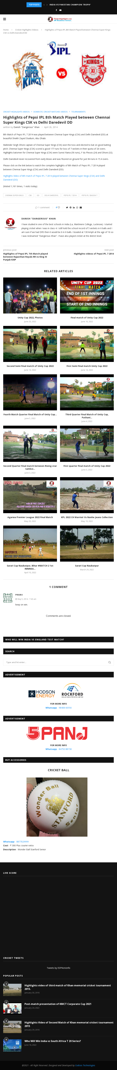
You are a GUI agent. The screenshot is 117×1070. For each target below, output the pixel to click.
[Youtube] (60, 10)
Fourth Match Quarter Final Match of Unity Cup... (30, 414)
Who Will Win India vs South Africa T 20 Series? (53, 1041)
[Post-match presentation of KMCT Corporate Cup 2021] (12, 1008)
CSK (30, 195)
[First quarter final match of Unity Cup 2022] (87, 444)
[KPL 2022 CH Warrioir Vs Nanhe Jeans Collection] (87, 495)
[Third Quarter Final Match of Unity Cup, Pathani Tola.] (87, 392)
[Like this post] (61, 207)
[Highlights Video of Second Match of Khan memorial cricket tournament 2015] (12, 1027)
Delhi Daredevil (51, 195)
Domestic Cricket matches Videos (51, 112)
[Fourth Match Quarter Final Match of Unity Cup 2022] (30, 392)
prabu (19, 594)
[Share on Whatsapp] (77, 207)
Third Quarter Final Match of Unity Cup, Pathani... (86, 416)
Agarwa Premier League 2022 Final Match (30, 517)
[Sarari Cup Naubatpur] (87, 544)
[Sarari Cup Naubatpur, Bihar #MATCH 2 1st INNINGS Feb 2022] (30, 544)
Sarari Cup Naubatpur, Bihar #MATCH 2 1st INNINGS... (30, 567)
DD (38, 195)
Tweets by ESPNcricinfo (58, 967)
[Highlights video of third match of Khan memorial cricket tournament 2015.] (12, 990)
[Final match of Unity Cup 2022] (87, 295)
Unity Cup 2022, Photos (30, 317)
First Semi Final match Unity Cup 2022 (87, 366)
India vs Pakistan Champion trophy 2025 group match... (82, 4)
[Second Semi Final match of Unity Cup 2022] (30, 344)
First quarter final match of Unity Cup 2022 (87, 465)
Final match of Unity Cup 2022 (87, 317)
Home (6, 29)
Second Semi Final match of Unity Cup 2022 (30, 366)
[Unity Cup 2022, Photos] (30, 295)
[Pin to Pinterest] (70, 207)
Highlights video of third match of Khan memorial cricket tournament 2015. (68, 987)
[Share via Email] (81, 207)
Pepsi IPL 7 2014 (70, 195)
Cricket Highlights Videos (26, 29)
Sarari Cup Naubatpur (87, 565)
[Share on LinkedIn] (74, 207)
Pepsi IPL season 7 (89, 195)
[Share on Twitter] (67, 207)
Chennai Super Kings (14, 195)
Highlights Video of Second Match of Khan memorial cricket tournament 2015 (69, 1024)
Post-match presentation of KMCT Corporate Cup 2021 (58, 1004)
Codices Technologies (85, 1065)
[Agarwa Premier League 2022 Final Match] (30, 495)
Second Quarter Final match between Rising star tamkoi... (30, 467)
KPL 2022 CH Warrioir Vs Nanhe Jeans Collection (87, 517)
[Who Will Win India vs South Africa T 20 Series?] (12, 1045)
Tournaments (78, 112)
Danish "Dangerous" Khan (26, 127)
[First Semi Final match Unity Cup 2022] (87, 344)
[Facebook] (56, 10)
